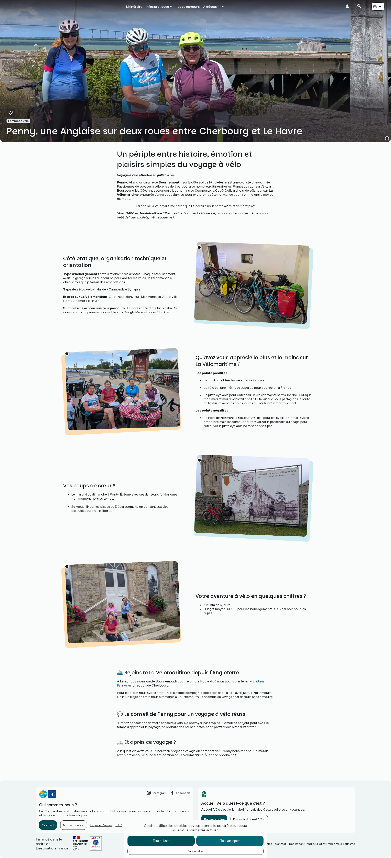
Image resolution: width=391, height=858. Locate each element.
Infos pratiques (157, 6)
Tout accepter (230, 841)
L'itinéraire (134, 6)
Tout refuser (161, 841)
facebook (183, 793)
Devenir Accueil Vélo (249, 819)
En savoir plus (214, 819)
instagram (160, 793)
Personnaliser (195, 851)
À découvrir (212, 6)
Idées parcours (188, 6)
